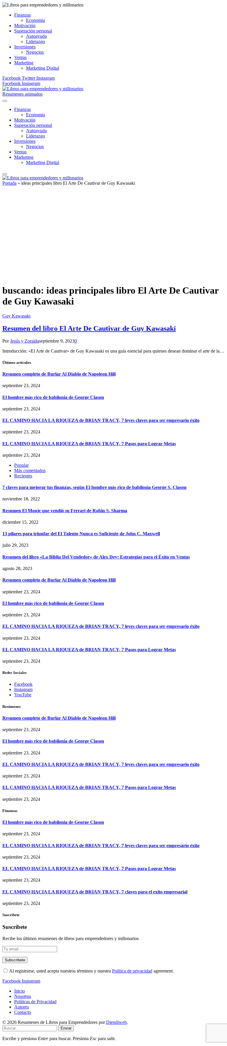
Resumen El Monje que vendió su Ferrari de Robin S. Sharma (64, 510)
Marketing (23, 62)
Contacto (22, 1012)
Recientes (23, 475)
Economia (35, 20)
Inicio (19, 990)
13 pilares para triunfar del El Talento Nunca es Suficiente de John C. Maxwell (81, 533)
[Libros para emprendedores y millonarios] (42, 88)
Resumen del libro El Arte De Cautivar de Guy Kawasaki (89, 328)
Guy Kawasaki (16, 315)
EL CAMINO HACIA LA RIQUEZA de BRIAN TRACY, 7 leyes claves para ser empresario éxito (101, 420)
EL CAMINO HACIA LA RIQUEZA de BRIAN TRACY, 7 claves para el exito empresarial (94, 891)
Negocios (35, 52)
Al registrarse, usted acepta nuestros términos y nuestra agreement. (91, 970)
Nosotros (22, 996)
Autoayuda (36, 36)
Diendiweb (116, 1022)
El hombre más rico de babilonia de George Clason (53, 397)
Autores (21, 1006)
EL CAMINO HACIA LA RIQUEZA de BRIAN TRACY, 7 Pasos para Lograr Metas (89, 443)
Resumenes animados (22, 93)
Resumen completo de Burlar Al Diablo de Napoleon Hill (59, 374)
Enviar (66, 1028)
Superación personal (33, 30)
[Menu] (4, 101)
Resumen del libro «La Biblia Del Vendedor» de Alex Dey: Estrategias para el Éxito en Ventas (96, 556)
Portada (9, 183)
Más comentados (30, 470)
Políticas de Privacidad (35, 1001)
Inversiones (24, 46)
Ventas (20, 57)
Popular (21, 465)
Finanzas (22, 14)
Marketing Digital (42, 68)
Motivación (24, 25)
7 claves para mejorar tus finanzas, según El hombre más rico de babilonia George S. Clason (94, 487)
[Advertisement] (113, 237)
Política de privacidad (132, 970)
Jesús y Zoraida (24, 340)
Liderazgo (35, 41)
